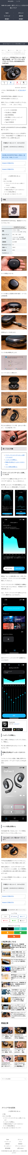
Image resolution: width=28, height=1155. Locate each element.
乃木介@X (22, 90)
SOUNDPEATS (12, 909)
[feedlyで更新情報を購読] (20, 932)
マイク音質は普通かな (11, 191)
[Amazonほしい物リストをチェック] (7, 932)
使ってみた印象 (8, 181)
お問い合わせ (20, 1148)
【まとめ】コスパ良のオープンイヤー (13, 194)
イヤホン (4, 909)
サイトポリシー (7, 1146)
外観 (5, 179)
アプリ (20, 1141)
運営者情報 (7, 1148)
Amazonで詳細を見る (8, 163)
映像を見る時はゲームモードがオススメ (15, 189)
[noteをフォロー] (20, 928)
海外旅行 (20, 1143)
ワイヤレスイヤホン (22, 909)
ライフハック (7, 1141)
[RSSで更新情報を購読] (14, 936)
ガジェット (20, 1139)
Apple (7, 1139)
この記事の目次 (12, 176)
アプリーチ (16, 723)
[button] (24, 83)
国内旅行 (8, 1143)
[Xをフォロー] (7, 928)
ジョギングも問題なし (11, 187)
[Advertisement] (14, 31)
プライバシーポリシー (20, 1146)
